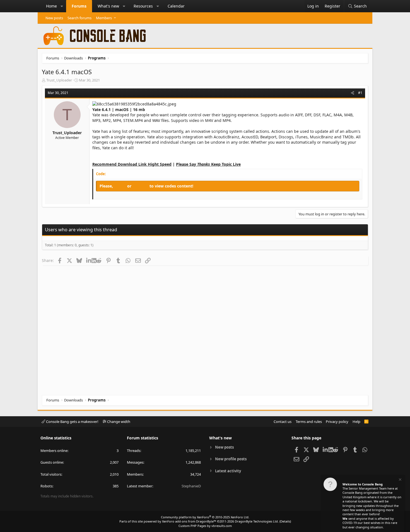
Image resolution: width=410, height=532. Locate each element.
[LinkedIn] (89, 260)
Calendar (176, 6)
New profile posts (231, 458)
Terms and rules (309, 421)
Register (140, 186)
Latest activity (228, 470)
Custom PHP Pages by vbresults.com (205, 526)
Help (356, 421)
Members (104, 17)
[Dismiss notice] (399, 480)
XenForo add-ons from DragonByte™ (189, 521)
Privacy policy (337, 421)
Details (285, 521)
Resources (143, 6)
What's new (108, 6)
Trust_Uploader (59, 80)
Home (51, 6)
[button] (62, 6)
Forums (79, 6)
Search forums (79, 17)
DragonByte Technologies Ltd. (257, 521)
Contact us (282, 421)
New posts (54, 17)
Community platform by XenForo (205, 517)
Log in (120, 186)
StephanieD (191, 485)
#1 (360, 92)
